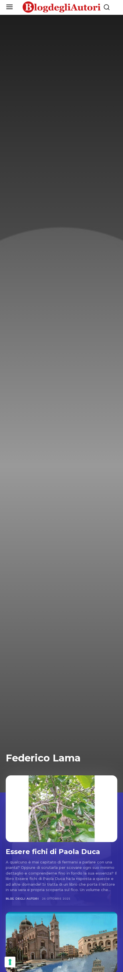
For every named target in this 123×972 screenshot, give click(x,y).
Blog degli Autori (22, 898)
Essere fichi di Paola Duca (53, 851)
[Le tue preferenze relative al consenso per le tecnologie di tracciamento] (10, 962)
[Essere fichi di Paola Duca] (61, 808)
